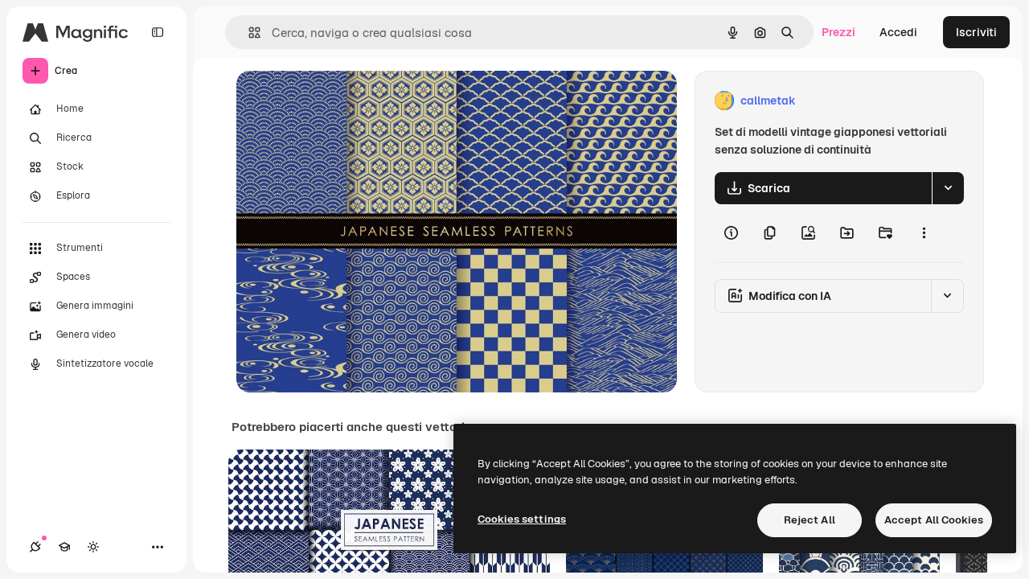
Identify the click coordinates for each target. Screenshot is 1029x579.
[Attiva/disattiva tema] (93, 547)
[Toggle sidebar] (157, 32)
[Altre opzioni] (924, 233)
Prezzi (838, 32)
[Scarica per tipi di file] (948, 188)
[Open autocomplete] (248, 33)
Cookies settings (522, 519)
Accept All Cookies (933, 520)
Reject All (809, 520)
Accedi (898, 32)
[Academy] (64, 547)
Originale (342, 101)
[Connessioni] (35, 547)
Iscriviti (976, 32)
